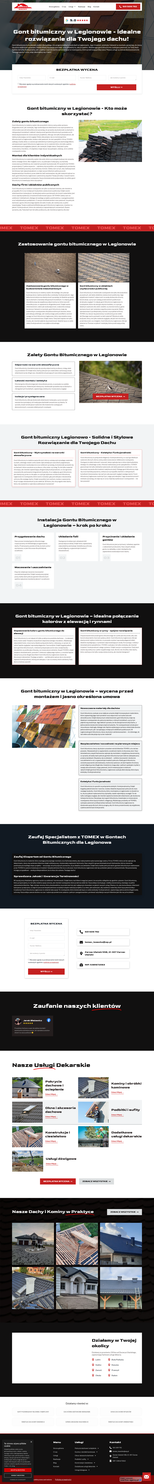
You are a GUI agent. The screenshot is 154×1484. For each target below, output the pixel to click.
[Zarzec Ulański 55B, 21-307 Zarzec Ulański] (81, 953)
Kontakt (96, 7)
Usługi (71, 7)
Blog (89, 7)
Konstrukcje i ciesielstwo (84, 1463)
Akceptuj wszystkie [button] (18, 1470)
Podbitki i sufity (80, 1459)
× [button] (31, 1442)
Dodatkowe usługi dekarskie (85, 1466)
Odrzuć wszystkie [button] (17, 1475)
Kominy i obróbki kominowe (85, 1452)
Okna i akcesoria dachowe (84, 1455)
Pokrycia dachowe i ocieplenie (85, 1448)
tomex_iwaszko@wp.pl (98, 942)
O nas (64, 7)
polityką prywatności (51, 962)
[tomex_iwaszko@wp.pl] (81, 942)
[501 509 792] (81, 932)
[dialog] (18, 1461)
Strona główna (54, 7)
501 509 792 (92, 932)
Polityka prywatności (63, 1479)
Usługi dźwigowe (81, 1470)
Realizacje (81, 7)
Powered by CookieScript (18, 1479)
